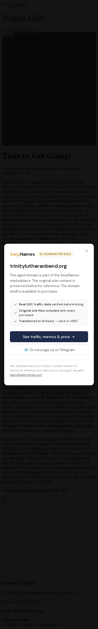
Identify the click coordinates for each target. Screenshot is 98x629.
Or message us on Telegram (52, 350)
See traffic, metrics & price (46, 336)
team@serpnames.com (26, 375)
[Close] (86, 251)
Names (22, 254)
